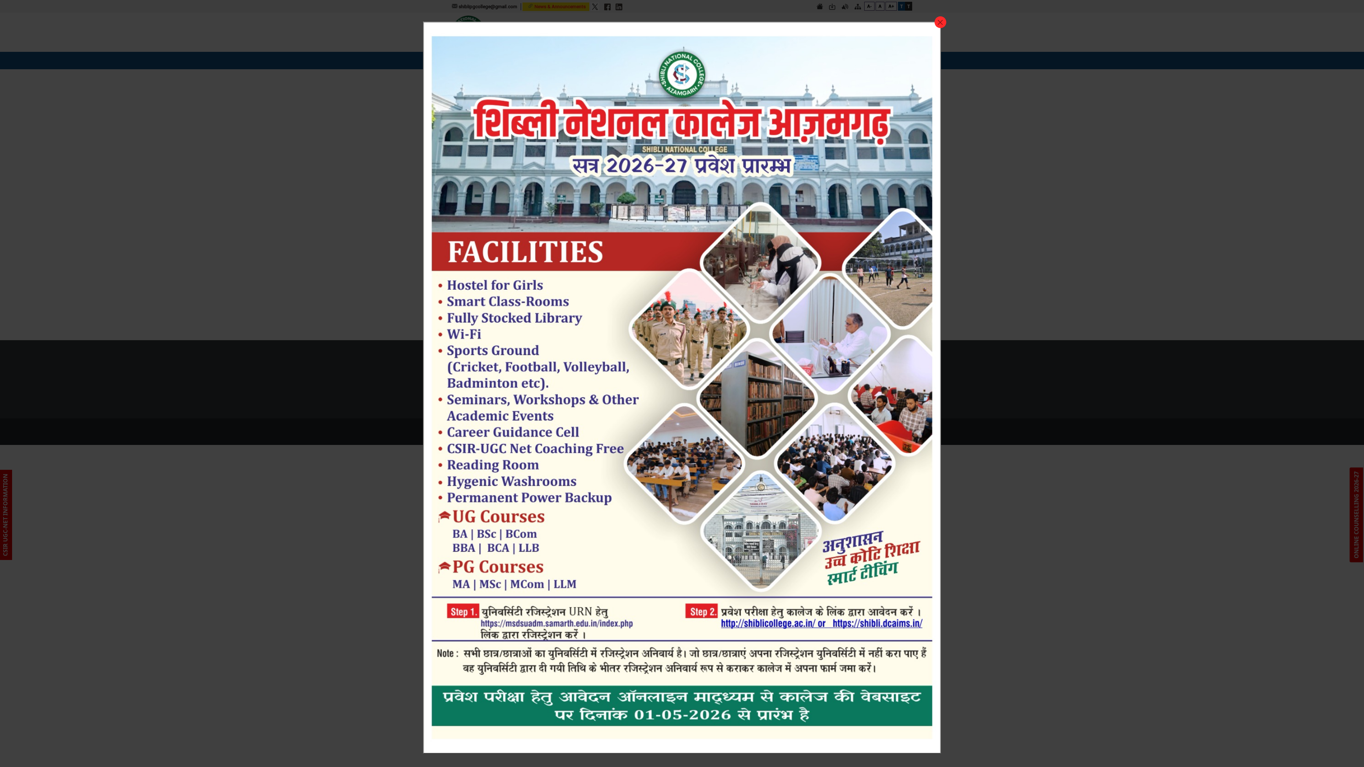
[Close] (940, 22)
